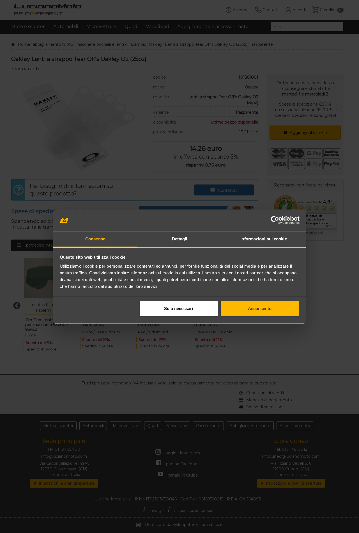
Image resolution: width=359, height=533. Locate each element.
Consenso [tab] (95, 238)
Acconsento (259, 308)
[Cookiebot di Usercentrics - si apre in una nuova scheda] (275, 220)
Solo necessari (178, 308)
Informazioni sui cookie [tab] (263, 238)
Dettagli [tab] (179, 238)
